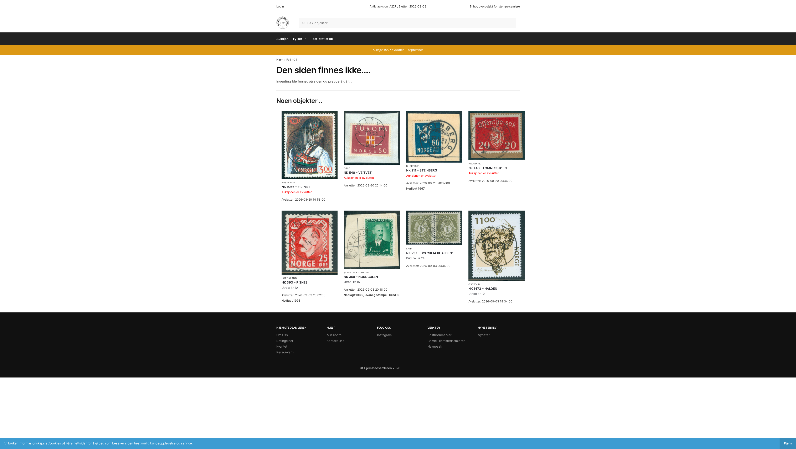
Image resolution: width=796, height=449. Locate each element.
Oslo (347, 168)
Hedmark (474, 163)
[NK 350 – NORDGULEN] (372, 240)
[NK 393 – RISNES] (310, 243)
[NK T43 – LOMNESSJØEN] (496, 135)
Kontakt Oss (335, 341)
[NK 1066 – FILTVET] (310, 145)
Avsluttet (309, 206)
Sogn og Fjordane (356, 272)
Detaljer (309, 307)
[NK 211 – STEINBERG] (434, 137)
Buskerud (288, 182)
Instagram (384, 335)
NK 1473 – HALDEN (482, 289)
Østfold (474, 284)
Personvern (285, 352)
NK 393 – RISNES (295, 282)
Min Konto (334, 335)
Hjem (279, 59)
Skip (409, 248)
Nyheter (484, 335)
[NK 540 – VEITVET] (372, 138)
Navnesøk (434, 346)
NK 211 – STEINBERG (421, 170)
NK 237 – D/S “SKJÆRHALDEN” (429, 253)
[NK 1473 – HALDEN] (496, 246)
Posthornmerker (439, 335)
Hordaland (289, 278)
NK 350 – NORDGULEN (361, 277)
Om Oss (282, 335)
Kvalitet (281, 346)
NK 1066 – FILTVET (296, 187)
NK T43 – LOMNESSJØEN (487, 168)
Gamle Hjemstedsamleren (446, 341)
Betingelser (284, 341)
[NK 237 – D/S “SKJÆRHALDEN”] (434, 228)
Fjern (788, 443)
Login (280, 6)
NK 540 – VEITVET (358, 173)
